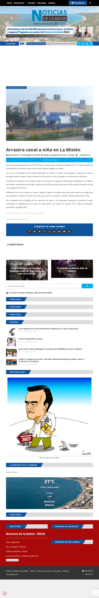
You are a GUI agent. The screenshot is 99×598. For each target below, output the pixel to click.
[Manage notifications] (5, 593)
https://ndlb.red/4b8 (21, 219)
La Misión (25, 213)
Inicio (9, 3)
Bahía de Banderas (36, 44)
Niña (32, 213)
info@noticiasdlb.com (29, 556)
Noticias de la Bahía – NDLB (24, 571)
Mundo (51, 3)
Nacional (42, 3)
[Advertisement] (49, 66)
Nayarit (32, 3)
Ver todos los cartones (50, 458)
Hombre (17, 213)
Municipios (19, 3)
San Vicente (39, 213)
